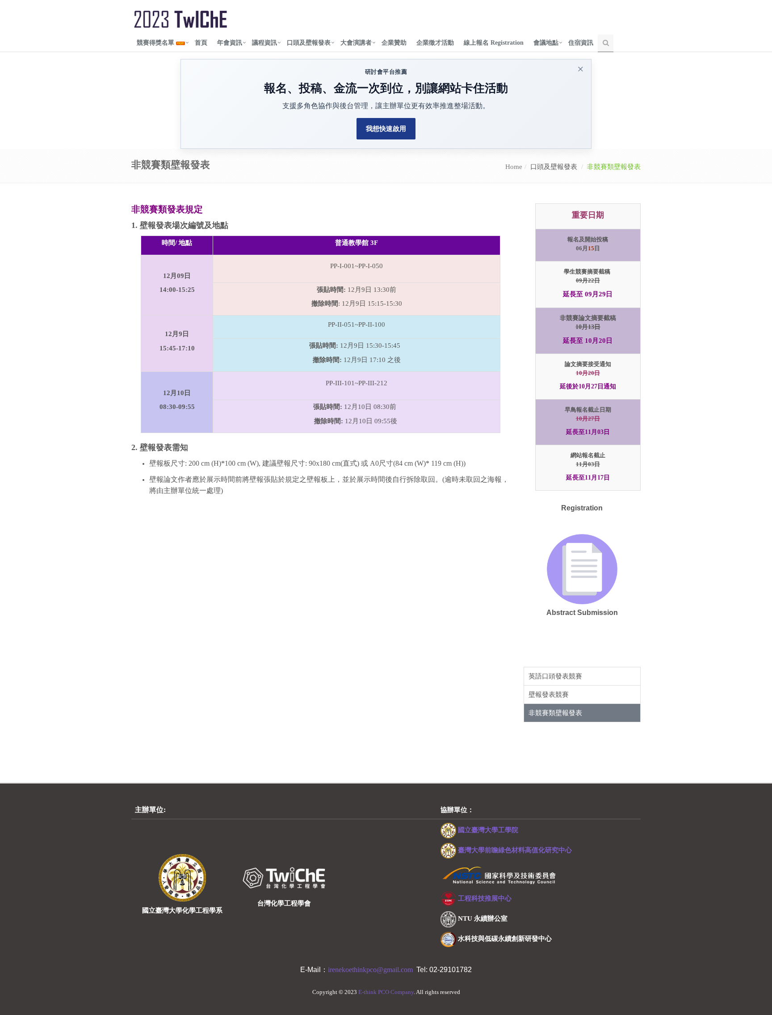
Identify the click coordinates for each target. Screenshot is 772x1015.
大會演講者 (356, 42)
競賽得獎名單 (156, 42)
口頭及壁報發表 (309, 42)
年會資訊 (229, 42)
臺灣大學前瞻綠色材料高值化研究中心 (515, 850)
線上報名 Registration (494, 42)
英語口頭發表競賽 (555, 676)
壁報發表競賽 (549, 694)
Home (513, 166)
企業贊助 (394, 42)
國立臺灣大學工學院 (488, 830)
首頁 (201, 42)
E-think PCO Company (386, 992)
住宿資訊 (580, 42)
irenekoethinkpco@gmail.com (372, 969)
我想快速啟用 (386, 128)
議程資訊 (264, 42)
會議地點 (545, 42)
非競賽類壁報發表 (555, 712)
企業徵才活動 (435, 42)
